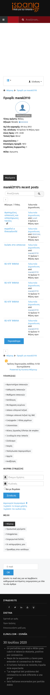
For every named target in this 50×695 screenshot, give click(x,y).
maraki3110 (33, 253)
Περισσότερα (14, 341)
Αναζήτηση (11, 461)
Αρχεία (9, 456)
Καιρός (9, 446)
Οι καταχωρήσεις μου (15, 544)
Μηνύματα (10, 178)
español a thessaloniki (10, 230)
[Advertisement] (25, 51)
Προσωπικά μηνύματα (15, 529)
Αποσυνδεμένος (23, 115)
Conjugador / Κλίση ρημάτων (19, 420)
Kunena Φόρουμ (29, 369)
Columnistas (11, 425)
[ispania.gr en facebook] (9, 607)
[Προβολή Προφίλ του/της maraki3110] (23, 110)
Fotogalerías (11, 534)
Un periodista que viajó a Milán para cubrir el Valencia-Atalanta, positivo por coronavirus (25, 651)
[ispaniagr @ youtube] (27, 607)
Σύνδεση (11, 495)
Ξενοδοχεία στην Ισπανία (17, 436)
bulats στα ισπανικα (14, 245)
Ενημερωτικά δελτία (15, 539)
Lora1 (34, 218)
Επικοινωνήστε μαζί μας (14, 628)
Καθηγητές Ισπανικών (15, 390)
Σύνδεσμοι (10, 441)
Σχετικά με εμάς (10, 618)
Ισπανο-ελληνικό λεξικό (16, 410)
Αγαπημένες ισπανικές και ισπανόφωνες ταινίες (11, 216)
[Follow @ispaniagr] (15, 607)
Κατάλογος (11, 400)
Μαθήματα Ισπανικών (15, 395)
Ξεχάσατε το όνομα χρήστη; (15, 506)
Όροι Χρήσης (9, 623)
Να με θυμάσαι (13, 489)
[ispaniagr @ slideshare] (33, 607)
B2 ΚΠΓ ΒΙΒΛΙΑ (11, 263)
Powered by (15, 369)
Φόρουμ (9, 524)
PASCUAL (36, 234)
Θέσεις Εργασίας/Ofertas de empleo (22, 430)
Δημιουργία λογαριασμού (14, 503)
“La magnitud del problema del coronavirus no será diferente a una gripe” (24, 675)
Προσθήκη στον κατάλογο (17, 549)
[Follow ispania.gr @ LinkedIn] (21, 607)
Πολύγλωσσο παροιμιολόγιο (18, 451)
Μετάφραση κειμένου (15, 405)
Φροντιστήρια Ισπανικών (17, 384)
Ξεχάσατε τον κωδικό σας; (14, 509)
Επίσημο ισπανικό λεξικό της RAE (20, 415)
